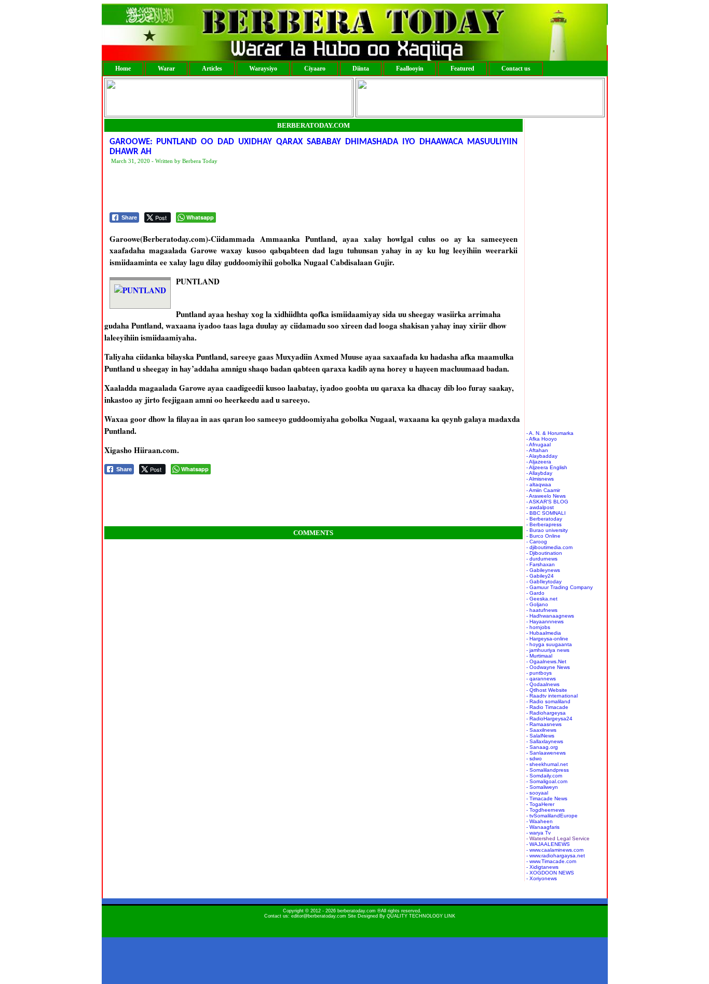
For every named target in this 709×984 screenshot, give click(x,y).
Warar (166, 68)
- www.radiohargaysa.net (555, 855)
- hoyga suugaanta (549, 644)
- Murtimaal (539, 656)
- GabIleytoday (544, 581)
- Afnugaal (538, 444)
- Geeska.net (541, 599)
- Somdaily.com (544, 775)
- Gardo (535, 593)
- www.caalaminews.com (554, 850)
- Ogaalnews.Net (546, 661)
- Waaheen (539, 821)
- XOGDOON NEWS (550, 873)
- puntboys (539, 673)
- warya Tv (538, 833)
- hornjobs (538, 627)
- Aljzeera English (546, 467)
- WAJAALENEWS (548, 844)
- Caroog (536, 541)
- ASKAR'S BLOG (547, 501)
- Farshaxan (540, 564)
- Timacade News (546, 798)
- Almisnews (540, 479)
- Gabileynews (543, 570)
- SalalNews (540, 736)
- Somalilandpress (547, 770)
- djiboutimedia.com (549, 547)
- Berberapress (544, 524)
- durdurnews (541, 559)
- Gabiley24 (540, 576)
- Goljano (537, 604)
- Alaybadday (541, 456)
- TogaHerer (540, 804)
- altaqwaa (538, 484)
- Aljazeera (538, 461)
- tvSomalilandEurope (552, 815)
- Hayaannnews (545, 621)
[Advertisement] (298, 189)
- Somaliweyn (542, 787)
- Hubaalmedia (543, 633)
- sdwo (534, 758)
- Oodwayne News (548, 667)
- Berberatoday (544, 519)
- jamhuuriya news (547, 650)
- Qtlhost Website (546, 690)
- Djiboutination (544, 553)
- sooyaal (537, 793)
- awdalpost (540, 507)
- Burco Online (543, 536)
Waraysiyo (263, 68)
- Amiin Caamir (543, 490)
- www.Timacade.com (551, 861)
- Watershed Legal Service (558, 838)
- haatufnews (541, 610)
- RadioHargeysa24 (549, 718)
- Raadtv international (552, 696)
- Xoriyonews (541, 878)
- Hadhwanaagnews (550, 616)
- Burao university (547, 530)
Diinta (360, 68)
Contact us (515, 68)
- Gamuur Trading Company (559, 587)
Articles (212, 68)
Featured (462, 68)
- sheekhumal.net (547, 764)
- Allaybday (539, 473)
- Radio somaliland (548, 701)
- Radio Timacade (547, 707)
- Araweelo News (546, 496)
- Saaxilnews (541, 730)
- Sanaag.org (542, 747)
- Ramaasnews (544, 724)
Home (123, 68)
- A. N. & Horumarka (550, 433)
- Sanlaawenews (546, 753)
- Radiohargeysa (546, 713)
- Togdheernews (545, 810)
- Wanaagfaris (543, 827)
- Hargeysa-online (547, 638)
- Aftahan (537, 450)
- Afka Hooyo (541, 439)
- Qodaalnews (543, 684)
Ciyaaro (314, 68)
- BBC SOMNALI (546, 513)
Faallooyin (410, 68)
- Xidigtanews (542, 867)
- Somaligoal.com (546, 781)
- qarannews (541, 678)
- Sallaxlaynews (544, 741)
